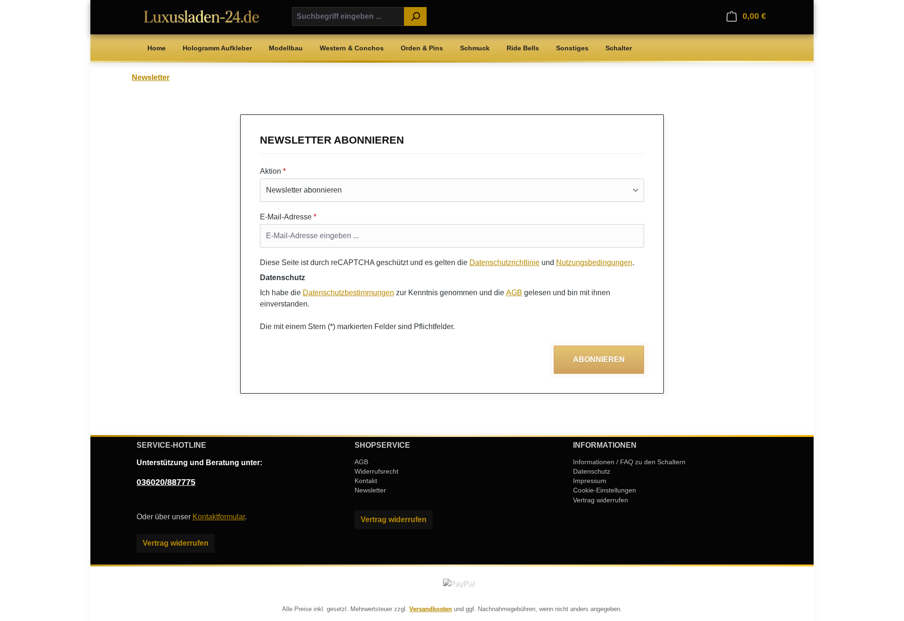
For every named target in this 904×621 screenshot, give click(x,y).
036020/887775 (166, 482)
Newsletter (370, 490)
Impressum (589, 480)
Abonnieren (599, 359)
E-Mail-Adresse (288, 217)
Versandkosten (430, 609)
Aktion (273, 171)
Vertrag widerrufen (176, 543)
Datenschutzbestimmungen (348, 293)
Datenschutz (591, 471)
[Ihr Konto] (714, 16)
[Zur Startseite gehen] (202, 16)
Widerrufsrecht (376, 471)
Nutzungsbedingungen (594, 262)
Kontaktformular (219, 517)
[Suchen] (415, 16)
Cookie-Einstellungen (604, 490)
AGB (514, 293)
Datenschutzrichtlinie (504, 262)
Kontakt (366, 480)
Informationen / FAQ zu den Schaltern (629, 462)
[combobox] (348, 16)
